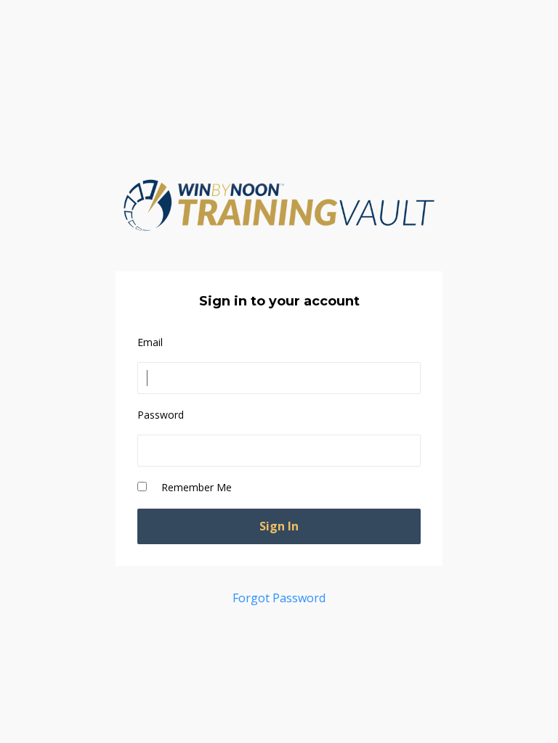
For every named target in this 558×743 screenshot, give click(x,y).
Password (160, 415)
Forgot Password (279, 598)
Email (150, 342)
